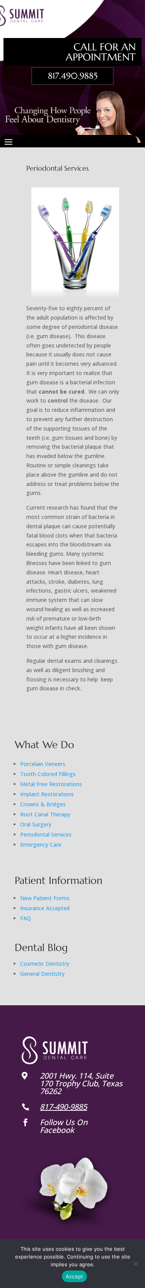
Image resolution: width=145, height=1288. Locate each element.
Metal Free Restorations (51, 784)
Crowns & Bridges (43, 804)
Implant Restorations (47, 794)
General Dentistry (42, 973)
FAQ (25, 918)
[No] (135, 1263)
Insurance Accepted (45, 908)
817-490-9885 (63, 1106)
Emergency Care (40, 844)
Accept (75, 1276)
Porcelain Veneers (42, 764)
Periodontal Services (46, 834)
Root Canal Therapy (45, 814)
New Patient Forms (45, 898)
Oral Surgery (35, 824)
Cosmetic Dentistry (44, 963)
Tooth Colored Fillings (48, 774)
